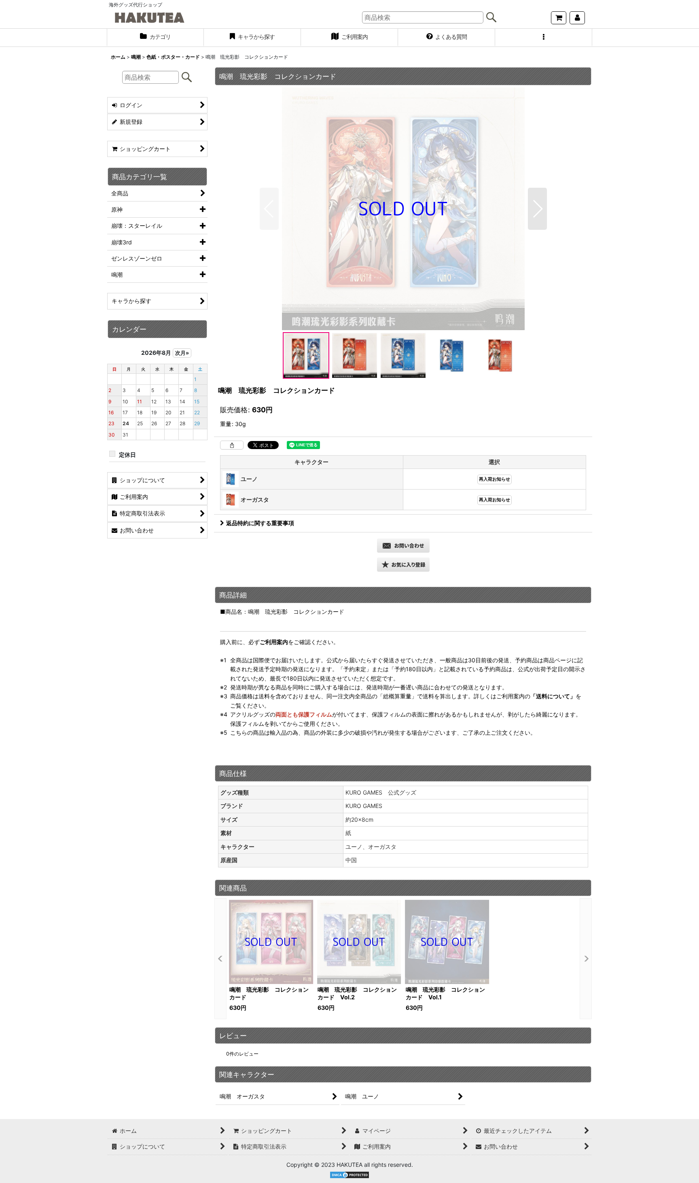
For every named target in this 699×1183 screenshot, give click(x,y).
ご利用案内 (274, 641)
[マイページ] (577, 17)
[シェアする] (232, 445)
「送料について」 (553, 696)
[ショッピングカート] (558, 17)
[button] (543, 38)
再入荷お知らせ (494, 479)
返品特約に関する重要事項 (260, 522)
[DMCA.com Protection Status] (349, 1174)
